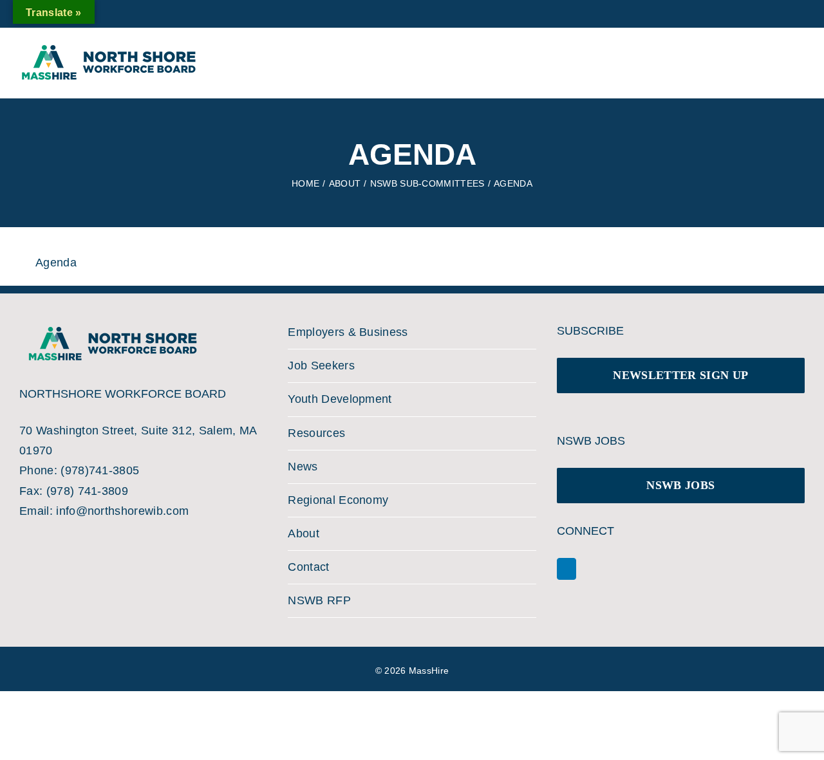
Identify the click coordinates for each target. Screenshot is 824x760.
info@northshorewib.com (122, 511)
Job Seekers (321, 365)
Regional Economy (338, 500)
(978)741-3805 (100, 470)
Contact (308, 567)
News (302, 466)
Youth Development (339, 399)
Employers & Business (347, 332)
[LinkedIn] (566, 569)
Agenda (56, 262)
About (303, 533)
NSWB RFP (319, 600)
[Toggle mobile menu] (784, 57)
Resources (316, 433)
